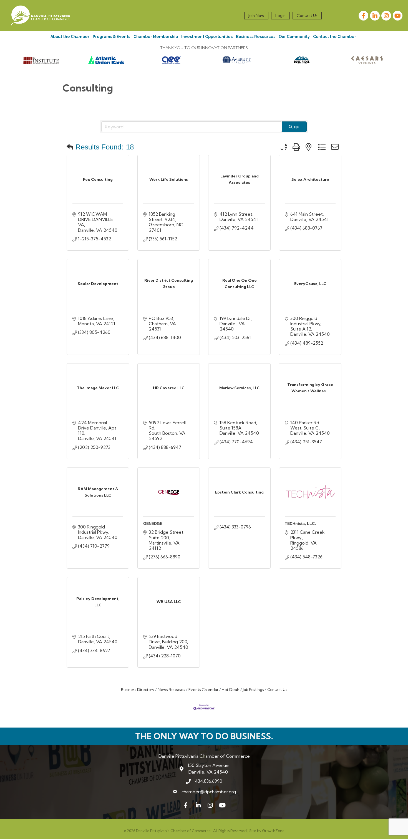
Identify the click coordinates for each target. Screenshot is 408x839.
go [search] (296, 126)
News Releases (171, 689)
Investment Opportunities (207, 36)
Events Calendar (203, 689)
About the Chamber (70, 36)
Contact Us (307, 15)
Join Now (256, 15)
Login (280, 15)
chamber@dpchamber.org (209, 791)
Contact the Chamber (334, 36)
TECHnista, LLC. (300, 523)
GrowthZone (273, 830)
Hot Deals (231, 689)
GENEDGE (152, 523)
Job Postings (253, 689)
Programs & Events (111, 36)
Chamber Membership (156, 36)
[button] (70, 147)
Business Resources (255, 36)
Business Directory (137, 689)
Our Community (294, 36)
